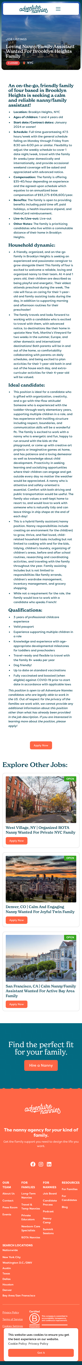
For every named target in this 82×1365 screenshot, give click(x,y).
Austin (6, 1268)
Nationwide (10, 1250)
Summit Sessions (48, 1231)
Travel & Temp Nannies (30, 1206)
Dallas (6, 1279)
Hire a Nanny (41, 1065)
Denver (7, 1290)
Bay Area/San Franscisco (18, 1295)
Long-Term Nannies (28, 1195)
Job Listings (16, 39)
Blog (65, 1207)
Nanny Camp (47, 1220)
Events (6, 1214)
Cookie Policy (17, 1344)
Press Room (10, 1207)
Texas (6, 1273)
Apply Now (41, 745)
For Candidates (69, 1198)
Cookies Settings (12, 1326)
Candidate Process (50, 1202)
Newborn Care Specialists (30, 1228)
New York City (11, 1257)
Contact (7, 1200)
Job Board (50, 1193)
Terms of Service (12, 1319)
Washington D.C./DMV (17, 1262)
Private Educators (28, 1217)
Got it (41, 1352)
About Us (8, 1193)
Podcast (48, 1211)
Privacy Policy (10, 1312)
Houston (8, 1284)
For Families (69, 1189)
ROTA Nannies (30, 1237)
